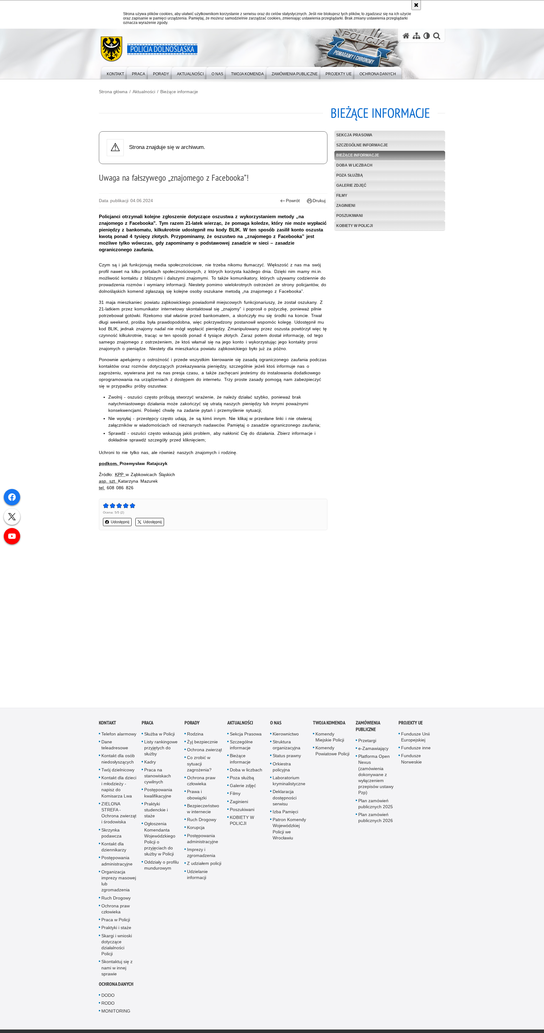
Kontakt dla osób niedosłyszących (118, 759)
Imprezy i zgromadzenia (201, 853)
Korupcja (196, 828)
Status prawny (287, 756)
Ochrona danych (116, 985)
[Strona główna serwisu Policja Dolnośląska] (406, 36)
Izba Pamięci (285, 812)
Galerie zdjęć (351, 185)
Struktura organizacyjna (286, 746)
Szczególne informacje (362, 145)
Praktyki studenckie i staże (156, 811)
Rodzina (195, 735)
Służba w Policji (159, 735)
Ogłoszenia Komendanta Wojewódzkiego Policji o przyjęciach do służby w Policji (159, 840)
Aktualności (144, 91)
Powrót (293, 200)
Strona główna (113, 91)
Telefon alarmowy (118, 735)
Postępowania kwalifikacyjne (158, 793)
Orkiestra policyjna (282, 767)
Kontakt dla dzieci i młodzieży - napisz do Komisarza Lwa (118, 788)
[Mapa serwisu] (416, 36)
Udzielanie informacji (197, 875)
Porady (192, 724)
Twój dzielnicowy (117, 771)
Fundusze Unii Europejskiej (415, 738)
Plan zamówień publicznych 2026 (375, 818)
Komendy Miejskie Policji (329, 738)
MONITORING (115, 1012)
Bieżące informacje (179, 91)
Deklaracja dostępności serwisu (285, 798)
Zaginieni (345, 205)
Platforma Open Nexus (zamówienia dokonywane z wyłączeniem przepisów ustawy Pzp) (376, 775)
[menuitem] (115, 72)
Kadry (150, 762)
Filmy (341, 195)
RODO (108, 1004)
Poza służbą (349, 175)
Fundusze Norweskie (411, 759)
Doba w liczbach (354, 165)
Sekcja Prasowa (354, 135)
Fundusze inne (416, 749)
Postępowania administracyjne (117, 861)
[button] (436, 36)
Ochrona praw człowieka (115, 910)
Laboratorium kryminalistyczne (289, 781)
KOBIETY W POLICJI (354, 226)
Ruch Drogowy (116, 898)
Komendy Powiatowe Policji (332, 752)
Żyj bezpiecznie (202, 743)
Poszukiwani (349, 215)
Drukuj (319, 200)
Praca (147, 724)
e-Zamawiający (373, 749)
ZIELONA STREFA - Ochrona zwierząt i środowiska (118, 814)
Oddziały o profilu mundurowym (161, 865)
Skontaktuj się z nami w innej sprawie (117, 968)
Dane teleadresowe (114, 746)
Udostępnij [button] (120, 522)
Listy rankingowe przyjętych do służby (161, 749)
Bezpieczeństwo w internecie (203, 809)
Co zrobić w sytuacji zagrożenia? (199, 764)
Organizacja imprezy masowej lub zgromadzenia (118, 882)
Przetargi (367, 741)
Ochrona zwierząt (204, 750)
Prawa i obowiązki (197, 795)
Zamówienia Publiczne (368, 727)
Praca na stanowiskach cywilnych (157, 777)
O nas (275, 724)
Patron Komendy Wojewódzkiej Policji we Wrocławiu (289, 830)
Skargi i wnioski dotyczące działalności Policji (116, 945)
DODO (108, 996)
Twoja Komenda (329, 724)
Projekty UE (411, 724)
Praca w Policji (115, 920)
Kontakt (107, 724)
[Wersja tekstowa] (426, 36)
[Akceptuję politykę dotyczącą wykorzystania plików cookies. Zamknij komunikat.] (416, 5)
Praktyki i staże (116, 928)
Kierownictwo (286, 735)
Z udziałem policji (204, 864)
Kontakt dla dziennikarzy (113, 848)
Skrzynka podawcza (111, 833)
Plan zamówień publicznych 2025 (375, 804)
